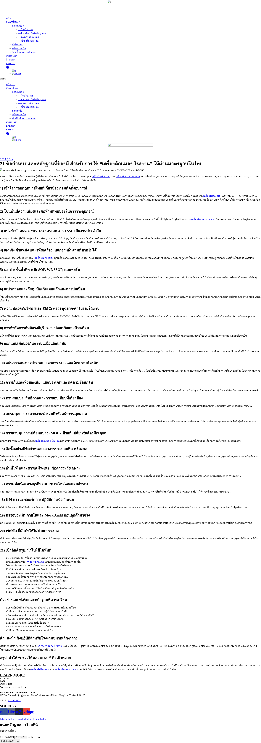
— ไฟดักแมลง (25, 29)
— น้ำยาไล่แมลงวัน (28, 41)
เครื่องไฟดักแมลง (101, 176)
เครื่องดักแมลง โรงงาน (128, 176)
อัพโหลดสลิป (7, 737)
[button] (130, 78)
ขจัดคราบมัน (19, 48)
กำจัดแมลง (18, 25)
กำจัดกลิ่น (17, 44)
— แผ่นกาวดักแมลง (28, 37)
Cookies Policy (24, 719)
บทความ (10, 63)
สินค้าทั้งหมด (13, 22)
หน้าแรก (10, 18)
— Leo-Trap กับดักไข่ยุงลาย (32, 33)
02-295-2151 (14, 700)
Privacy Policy (7, 719)
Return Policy (39, 719)
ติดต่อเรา (11, 59)
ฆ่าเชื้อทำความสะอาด (23, 52)
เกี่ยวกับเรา (12, 56)
